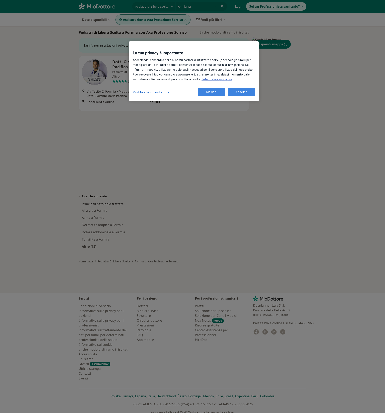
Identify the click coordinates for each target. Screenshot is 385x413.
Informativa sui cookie (217, 79)
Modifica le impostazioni (151, 92)
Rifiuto (211, 92)
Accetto (241, 92)
